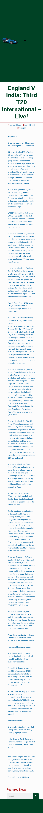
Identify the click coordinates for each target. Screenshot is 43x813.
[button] (25, 41)
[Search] (36, 796)
